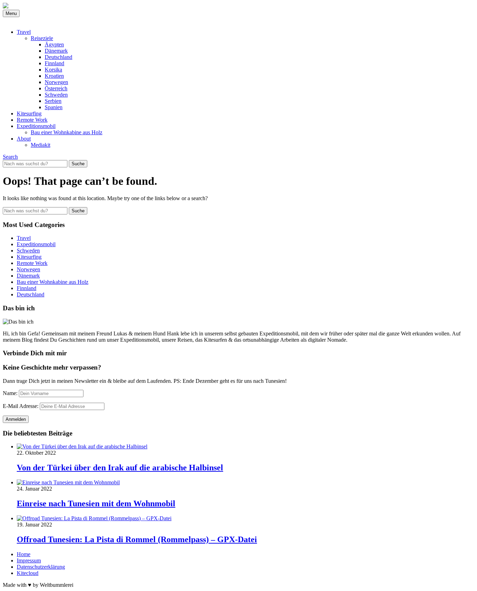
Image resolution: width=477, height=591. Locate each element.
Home (23, 554)
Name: (10, 393)
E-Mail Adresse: (20, 406)
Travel (24, 32)
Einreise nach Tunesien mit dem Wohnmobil (96, 503)
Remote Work (32, 120)
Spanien (54, 107)
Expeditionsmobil (36, 126)
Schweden (56, 95)
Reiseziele (42, 38)
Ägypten (54, 44)
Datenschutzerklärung (41, 567)
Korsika (53, 70)
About (24, 139)
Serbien (53, 101)
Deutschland (58, 57)
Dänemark (56, 51)
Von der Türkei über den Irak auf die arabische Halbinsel (120, 467)
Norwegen (56, 82)
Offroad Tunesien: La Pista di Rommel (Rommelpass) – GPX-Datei (137, 539)
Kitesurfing (29, 113)
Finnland (54, 63)
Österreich (56, 88)
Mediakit (40, 145)
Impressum (29, 560)
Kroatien (54, 76)
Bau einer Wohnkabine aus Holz (66, 132)
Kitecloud (27, 573)
